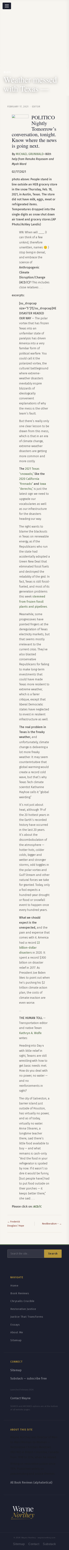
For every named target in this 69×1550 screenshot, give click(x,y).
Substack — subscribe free (28, 1378)
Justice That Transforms (26, 1316)
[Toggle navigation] (7, 6)
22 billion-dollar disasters (29, 947)
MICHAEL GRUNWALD (30, 154)
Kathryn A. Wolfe (30, 1033)
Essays (15, 1324)
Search (53, 1253)
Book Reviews (19, 1293)
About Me (16, 1332)
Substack (49, 1544)
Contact (33, 1544)
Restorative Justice (23, 1309)
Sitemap (15, 1340)
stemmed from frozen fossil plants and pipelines (33, 601)
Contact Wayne (20, 1398)
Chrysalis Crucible (22, 1301)
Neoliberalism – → (52, 1223)
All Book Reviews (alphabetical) (31, 1482)
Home (14, 1285)
